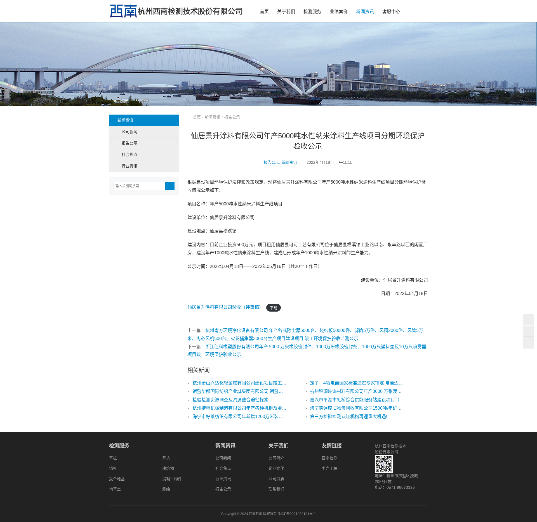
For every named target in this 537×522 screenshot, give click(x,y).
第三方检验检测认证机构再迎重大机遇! (348, 416)
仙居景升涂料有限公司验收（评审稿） (225, 307)
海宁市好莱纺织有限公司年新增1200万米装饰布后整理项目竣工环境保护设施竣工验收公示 (239, 416)
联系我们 (276, 489)
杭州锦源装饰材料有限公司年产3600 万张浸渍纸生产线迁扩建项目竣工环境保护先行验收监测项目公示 (357, 391)
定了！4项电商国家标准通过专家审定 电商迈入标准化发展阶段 (357, 383)
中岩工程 (329, 468)
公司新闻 (129, 131)
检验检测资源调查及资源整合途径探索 (230, 399)
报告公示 (271, 162)
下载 (273, 307)
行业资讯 (129, 166)
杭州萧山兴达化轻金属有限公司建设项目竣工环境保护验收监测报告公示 (239, 383)
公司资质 (276, 478)
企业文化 (276, 468)
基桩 (113, 458)
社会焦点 (129, 154)
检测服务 (312, 11)
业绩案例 (339, 11)
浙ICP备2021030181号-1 (296, 514)
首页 (264, 11)
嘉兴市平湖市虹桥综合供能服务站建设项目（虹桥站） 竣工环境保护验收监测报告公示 (357, 399)
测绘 (166, 489)
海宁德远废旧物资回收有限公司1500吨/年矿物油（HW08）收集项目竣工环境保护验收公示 (357, 408)
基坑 (166, 458)
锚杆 (113, 468)
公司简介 (276, 458)
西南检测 (329, 458)
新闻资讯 (365, 11)
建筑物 (168, 468)
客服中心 (391, 11)
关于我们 (286, 11)
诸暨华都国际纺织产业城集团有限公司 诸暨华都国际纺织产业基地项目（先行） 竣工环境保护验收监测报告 (239, 391)
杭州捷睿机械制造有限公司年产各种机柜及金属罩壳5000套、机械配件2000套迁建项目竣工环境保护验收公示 (239, 408)
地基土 (115, 489)
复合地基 (117, 478)
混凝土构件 (172, 478)
